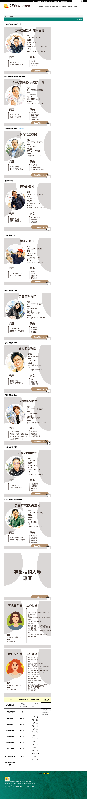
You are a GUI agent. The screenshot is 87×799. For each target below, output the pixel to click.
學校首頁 (39, 1)
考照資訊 (58, 6)
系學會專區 (44, 1)
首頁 (6, 16)
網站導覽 (50, 1)
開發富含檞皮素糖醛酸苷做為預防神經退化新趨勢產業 (46, 712)
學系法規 (70, 6)
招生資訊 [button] (64, 6)
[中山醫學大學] (6, 6)
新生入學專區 (56, 1)
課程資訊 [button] (52, 6)
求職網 (75, 6)
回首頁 (34, 1)
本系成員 (47, 6)
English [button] (81, 6)
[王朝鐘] (27, 154)
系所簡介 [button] (41, 6)
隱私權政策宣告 (64, 1)
